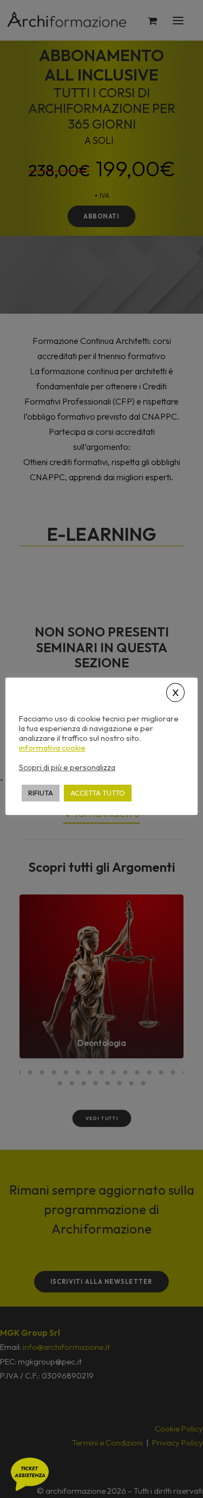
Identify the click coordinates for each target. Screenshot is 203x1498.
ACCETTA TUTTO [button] (97, 792)
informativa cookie (52, 748)
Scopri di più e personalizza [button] (67, 767)
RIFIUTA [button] (40, 792)
